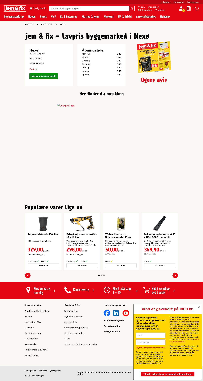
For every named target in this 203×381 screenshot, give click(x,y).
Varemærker (31, 344)
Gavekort (166, 2)
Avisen (141, 7)
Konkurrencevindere (74, 333)
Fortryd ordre (31, 355)
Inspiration (153, 7)
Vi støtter (160, 10)
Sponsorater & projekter (76, 327)
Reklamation (31, 339)
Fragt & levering (33, 333)
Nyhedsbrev (179, 2)
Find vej (33, 69)
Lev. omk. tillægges (36, 254)
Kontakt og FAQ (33, 322)
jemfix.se (43, 371)
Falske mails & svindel (36, 350)
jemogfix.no (56, 371)
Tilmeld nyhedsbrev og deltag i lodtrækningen (167, 374)
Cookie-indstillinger (34, 376)
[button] (99, 275)
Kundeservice (193, 2)
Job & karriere (145, 10)
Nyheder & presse (73, 316)
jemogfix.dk (30, 371)
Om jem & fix (70, 322)
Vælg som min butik (44, 76)
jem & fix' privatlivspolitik (184, 340)
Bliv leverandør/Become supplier (80, 344)
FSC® (67, 339)
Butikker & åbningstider (37, 311)
